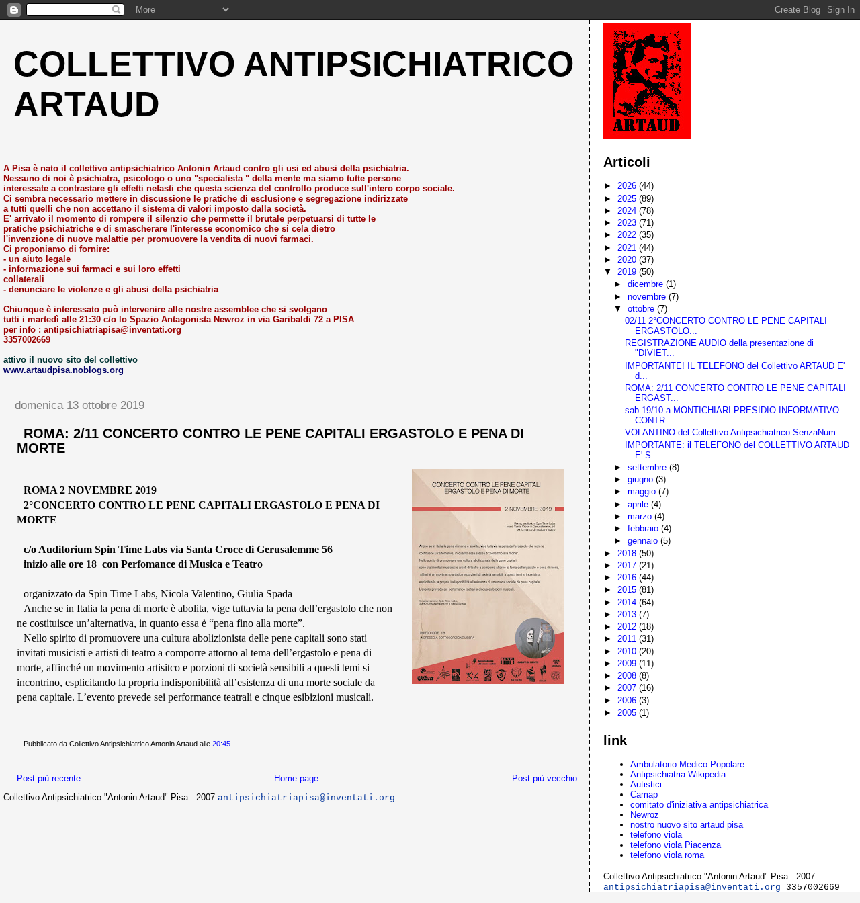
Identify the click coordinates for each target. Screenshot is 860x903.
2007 (628, 688)
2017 (628, 565)
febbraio (644, 528)
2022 (628, 235)
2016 (628, 577)
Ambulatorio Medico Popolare (687, 764)
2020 (628, 260)
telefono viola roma (667, 855)
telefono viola (656, 835)
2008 (628, 676)
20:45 (221, 744)
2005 (628, 712)
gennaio (644, 540)
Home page (296, 778)
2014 (628, 602)
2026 (628, 186)
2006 (628, 700)
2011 (628, 639)
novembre (648, 297)
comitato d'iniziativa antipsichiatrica (699, 805)
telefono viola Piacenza (675, 845)
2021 (628, 248)
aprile (639, 504)
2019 (628, 272)
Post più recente (49, 778)
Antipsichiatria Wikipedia (678, 774)
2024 (628, 211)
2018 (628, 553)
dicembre (647, 284)
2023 (628, 223)
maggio (643, 491)
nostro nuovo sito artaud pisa (686, 825)
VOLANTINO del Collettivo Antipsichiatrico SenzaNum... (734, 432)
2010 (628, 651)
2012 (628, 626)
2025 (628, 199)
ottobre (642, 309)
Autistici (646, 784)
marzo (641, 516)
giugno (642, 479)
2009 (628, 663)
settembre (648, 467)
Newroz (644, 815)
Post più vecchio (544, 778)
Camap (644, 794)
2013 (628, 614)
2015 (628, 590)
